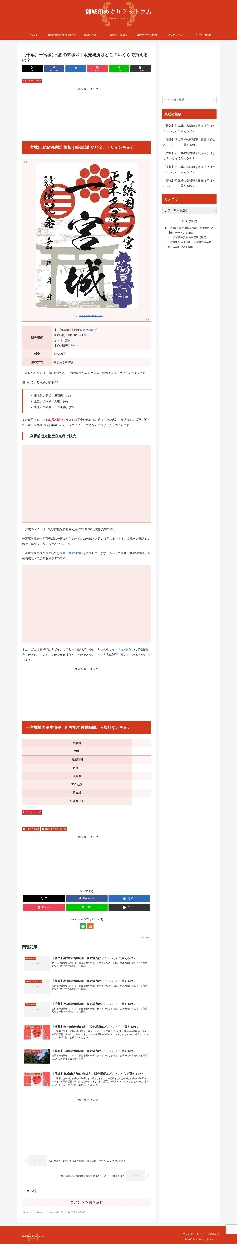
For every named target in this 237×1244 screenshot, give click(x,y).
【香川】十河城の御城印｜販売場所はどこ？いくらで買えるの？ (189, 169)
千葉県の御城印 (32, 829)
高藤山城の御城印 (71, 553)
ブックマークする (33, 81)
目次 (185, 221)
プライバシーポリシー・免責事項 (200, 1234)
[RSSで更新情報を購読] (90, 926)
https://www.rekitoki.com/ (91, 315)
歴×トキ (76, 345)
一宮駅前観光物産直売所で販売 (188, 237)
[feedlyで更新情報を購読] (83, 926)
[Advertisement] (86, 114)
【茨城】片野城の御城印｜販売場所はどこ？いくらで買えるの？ (189, 183)
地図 (92, 330)
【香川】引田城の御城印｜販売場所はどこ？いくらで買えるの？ (189, 156)
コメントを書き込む (86, 1202)
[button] (140, 68)
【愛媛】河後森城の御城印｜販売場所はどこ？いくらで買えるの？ (189, 142)
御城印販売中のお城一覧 (55, 829)
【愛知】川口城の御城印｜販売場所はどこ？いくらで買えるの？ (189, 128)
